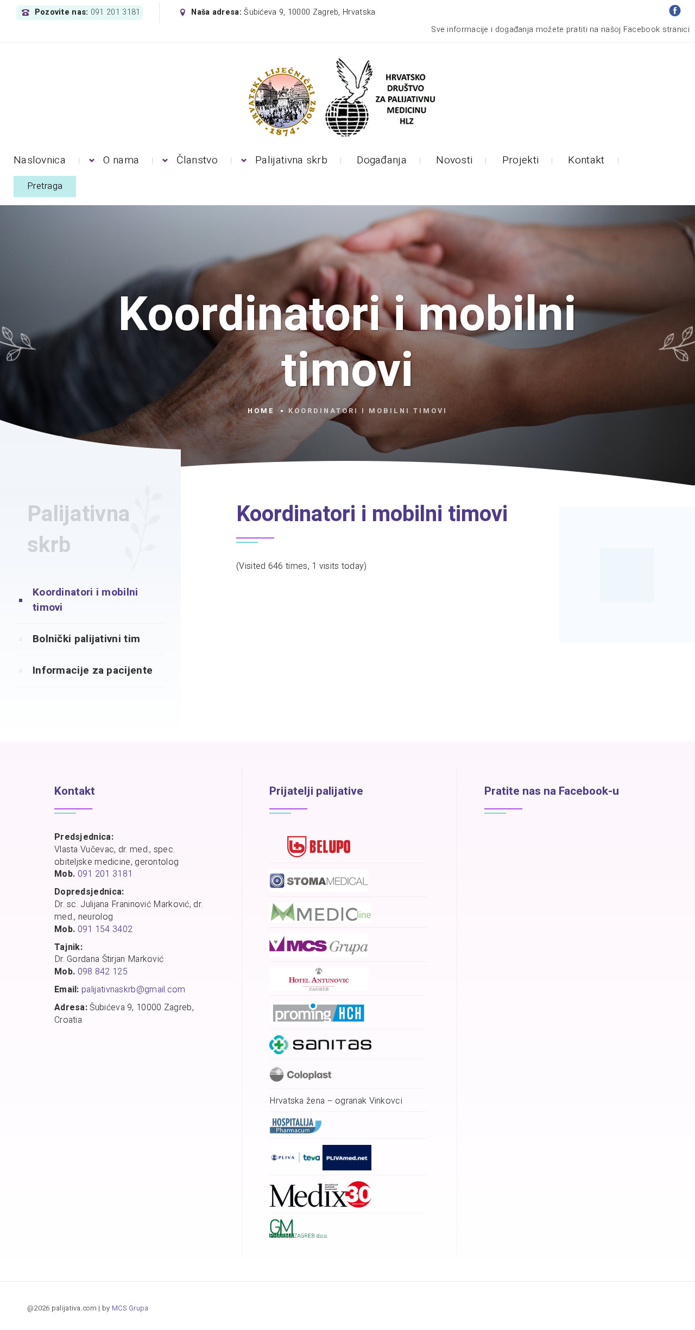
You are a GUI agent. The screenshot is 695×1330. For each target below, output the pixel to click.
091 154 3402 (105, 929)
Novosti (454, 160)
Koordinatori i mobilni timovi (85, 600)
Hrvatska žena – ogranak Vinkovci (335, 1101)
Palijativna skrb (291, 160)
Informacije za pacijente (93, 670)
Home (261, 411)
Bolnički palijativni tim (86, 639)
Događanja (382, 160)
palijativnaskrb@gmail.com (133, 989)
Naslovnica (40, 160)
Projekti (520, 160)
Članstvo (196, 160)
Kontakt (586, 160)
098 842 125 (103, 971)
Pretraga (44, 186)
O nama (121, 160)
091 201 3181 (116, 12)
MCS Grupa (130, 1308)
